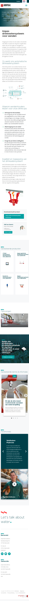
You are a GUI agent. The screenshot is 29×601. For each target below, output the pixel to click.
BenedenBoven (22, 593)
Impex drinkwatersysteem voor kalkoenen (22, 277)
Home (3, 16)
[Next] (25, 395)
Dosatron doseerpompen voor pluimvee (7, 277)
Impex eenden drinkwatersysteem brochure (13, 216)
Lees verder (4, 325)
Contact (18, 1)
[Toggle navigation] (26, 5)
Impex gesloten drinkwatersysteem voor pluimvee (22, 254)
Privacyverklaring (10, 593)
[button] (24, 1)
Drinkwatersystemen (10, 16)
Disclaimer (17, 591)
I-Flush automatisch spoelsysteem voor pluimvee (7, 255)
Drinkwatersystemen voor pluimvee (10, 18)
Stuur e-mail (7, 232)
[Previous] (3, 451)
